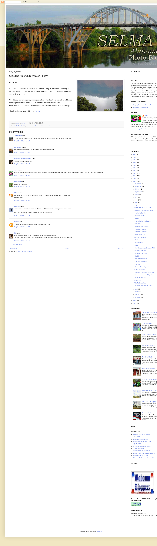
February (138, 294)
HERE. (38, 111)
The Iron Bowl (146, 413)
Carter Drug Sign (139, 269)
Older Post (120, 248)
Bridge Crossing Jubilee (140, 439)
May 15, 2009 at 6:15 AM (22, 152)
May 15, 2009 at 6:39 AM (22, 175)
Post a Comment (17, 244)
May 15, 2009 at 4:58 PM (22, 227)
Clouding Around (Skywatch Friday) (145, 248)
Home (67, 248)
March (137, 292)
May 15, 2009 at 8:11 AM (22, 215)
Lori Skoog (17, 147)
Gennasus (17, 181)
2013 (135, 170)
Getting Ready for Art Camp (142, 207)
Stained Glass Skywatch (142, 267)
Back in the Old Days (140, 232)
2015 (135, 165)
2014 (135, 168)
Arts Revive (136, 437)
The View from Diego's (141, 226)
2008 (135, 300)
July (136, 197)
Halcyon (17, 206)
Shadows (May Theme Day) (143, 285)
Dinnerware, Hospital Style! (142, 275)
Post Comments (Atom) (25, 251)
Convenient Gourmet (148, 368)
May (136, 202)
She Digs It (137, 256)
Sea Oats (137, 218)
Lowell (16, 221)
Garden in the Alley (140, 213)
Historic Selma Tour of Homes (142, 446)
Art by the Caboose (140, 237)
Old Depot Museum (139, 448)
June (136, 200)
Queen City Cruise (140, 229)
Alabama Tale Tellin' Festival (141, 434)
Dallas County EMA (19, 125)
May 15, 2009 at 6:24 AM (22, 164)
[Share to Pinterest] (42, 123)
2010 (135, 179)
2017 (135, 160)
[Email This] (33, 123)
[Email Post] (29, 123)
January (137, 297)
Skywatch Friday (40, 125)
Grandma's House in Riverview (144, 272)
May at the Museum (140, 259)
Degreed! (137, 264)
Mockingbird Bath (139, 234)
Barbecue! (137, 224)
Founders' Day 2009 (140, 253)
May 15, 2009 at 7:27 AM (22, 200)
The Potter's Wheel (140, 283)
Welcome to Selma (140, 250)
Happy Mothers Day (140, 261)
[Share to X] (38, 123)
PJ (15, 233)
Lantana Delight (139, 215)
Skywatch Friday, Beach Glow (143, 210)
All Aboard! (137, 240)
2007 (135, 303)
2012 (135, 173)
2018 (135, 157)
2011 (135, 176)
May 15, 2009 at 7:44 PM (22, 240)
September (138, 192)
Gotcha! (136, 245)
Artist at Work (138, 242)
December (138, 183)
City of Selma (137, 444)
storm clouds (49, 125)
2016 (135, 162)
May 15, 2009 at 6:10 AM (22, 141)
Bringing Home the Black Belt (142, 105)
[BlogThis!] (36, 123)
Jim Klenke (18, 135)
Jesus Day (137, 280)
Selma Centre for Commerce (142, 451)
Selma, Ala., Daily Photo (140, 107)
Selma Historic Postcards (140, 455)
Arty (135, 205)
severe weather (30, 125)
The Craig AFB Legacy (149, 402)
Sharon (16, 193)
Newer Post (13, 248)
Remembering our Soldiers (142, 221)
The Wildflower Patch (148, 346)
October (137, 189)
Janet (16, 170)
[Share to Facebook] (40, 123)
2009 (135, 181)
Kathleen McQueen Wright (22, 158)
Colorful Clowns (147, 323)
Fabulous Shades (147, 357)
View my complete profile (139, 129)
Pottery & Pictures (140, 277)
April (136, 289)
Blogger (99, 531)
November (138, 186)
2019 (135, 154)
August (137, 194)
